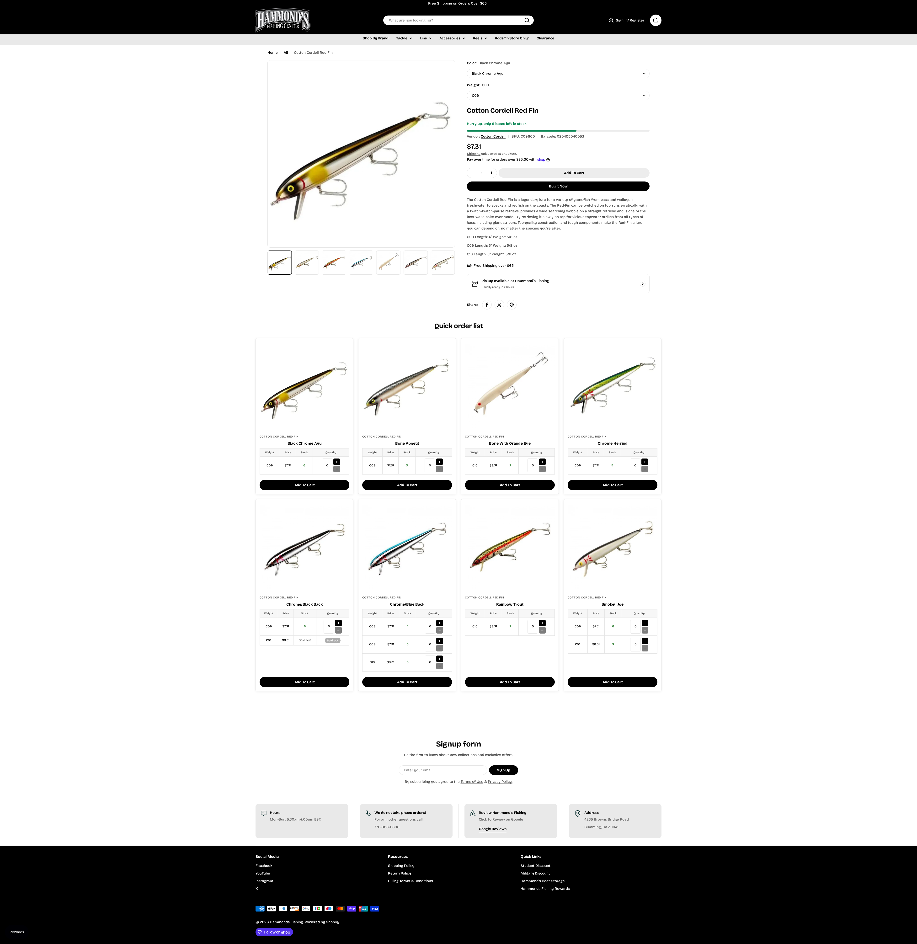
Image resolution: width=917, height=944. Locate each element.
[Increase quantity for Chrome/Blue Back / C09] (439, 641)
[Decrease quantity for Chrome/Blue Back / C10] (439, 666)
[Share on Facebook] (487, 304)
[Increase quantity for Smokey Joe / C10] (645, 641)
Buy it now (558, 186)
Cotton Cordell (493, 136)
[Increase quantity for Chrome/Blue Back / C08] (439, 623)
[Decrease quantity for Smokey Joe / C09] (645, 630)
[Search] (527, 20)
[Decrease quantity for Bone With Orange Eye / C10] (542, 469)
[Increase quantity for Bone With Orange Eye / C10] (542, 462)
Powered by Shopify (322, 922)
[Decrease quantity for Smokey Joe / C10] (645, 648)
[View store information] (642, 284)
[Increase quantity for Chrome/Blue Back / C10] (439, 659)
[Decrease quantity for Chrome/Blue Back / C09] (439, 648)
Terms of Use (472, 781)
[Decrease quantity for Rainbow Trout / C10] (542, 630)
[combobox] (458, 20)
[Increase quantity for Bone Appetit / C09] (439, 462)
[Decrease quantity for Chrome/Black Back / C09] (338, 630)
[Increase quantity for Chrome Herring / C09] (644, 462)
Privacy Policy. (500, 781)
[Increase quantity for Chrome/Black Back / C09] (338, 623)
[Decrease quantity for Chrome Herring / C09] (644, 469)
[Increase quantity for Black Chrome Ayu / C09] (336, 462)
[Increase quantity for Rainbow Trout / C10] (542, 623)
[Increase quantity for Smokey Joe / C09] (645, 623)
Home (272, 52)
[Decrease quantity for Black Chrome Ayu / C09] (336, 469)
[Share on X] (499, 304)
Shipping (473, 154)
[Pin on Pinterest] (512, 304)
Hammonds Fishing (286, 922)
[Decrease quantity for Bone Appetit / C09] (439, 469)
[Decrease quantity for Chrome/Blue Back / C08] (439, 630)
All (286, 52)
